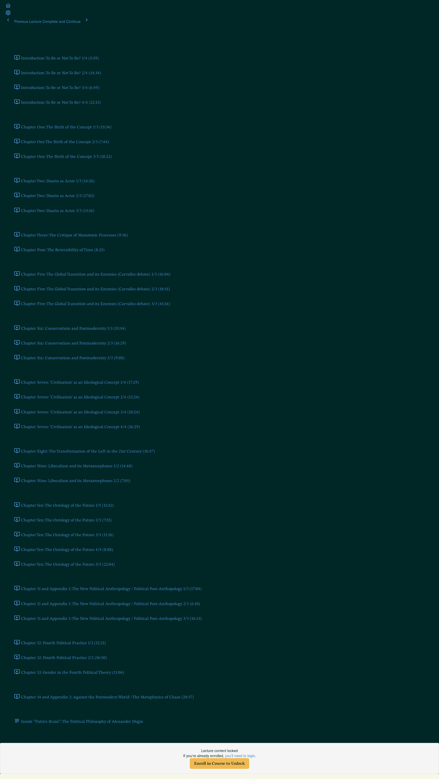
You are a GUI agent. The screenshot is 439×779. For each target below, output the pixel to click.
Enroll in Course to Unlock (219, 763)
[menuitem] (8, 14)
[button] (8, 7)
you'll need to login (240, 755)
